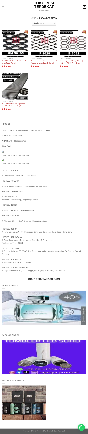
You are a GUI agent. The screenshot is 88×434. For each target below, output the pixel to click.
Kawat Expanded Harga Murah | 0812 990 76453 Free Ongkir (71, 62)
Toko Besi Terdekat (44, 4)
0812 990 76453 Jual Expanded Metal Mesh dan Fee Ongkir (13, 105)
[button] (81, 427)
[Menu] (3, 7)
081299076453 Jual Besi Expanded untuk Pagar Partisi (15, 62)
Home (33, 18)
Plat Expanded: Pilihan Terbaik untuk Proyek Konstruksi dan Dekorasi (44, 62)
